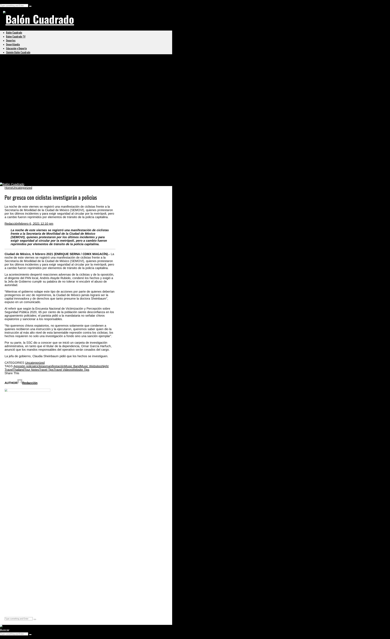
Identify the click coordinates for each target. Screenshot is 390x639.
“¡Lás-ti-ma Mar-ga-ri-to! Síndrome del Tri (40, 133)
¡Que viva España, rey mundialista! (35, 118)
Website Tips (80, 369)
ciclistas (40, 366)
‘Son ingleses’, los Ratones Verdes (35, 162)
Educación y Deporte (16, 48)
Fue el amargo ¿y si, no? (26, 147)
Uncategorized (16, 66)
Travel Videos (63, 369)
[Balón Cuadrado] (38, 19)
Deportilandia (13, 44)
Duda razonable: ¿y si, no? (28, 177)
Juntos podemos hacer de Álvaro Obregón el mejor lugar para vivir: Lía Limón (70, 89)
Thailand (18, 369)
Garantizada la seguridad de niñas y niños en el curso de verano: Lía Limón (68, 74)
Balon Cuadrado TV (15, 36)
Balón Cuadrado (14, 33)
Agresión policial (24, 366)
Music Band (72, 366)
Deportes (10, 40)
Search (5, 1)
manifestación (55, 366)
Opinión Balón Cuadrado (18, 52)
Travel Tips (46, 369)
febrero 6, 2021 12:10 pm (36, 223)
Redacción (12, 223)
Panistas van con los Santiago (31, 103)
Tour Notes (31, 369)
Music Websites (91, 366)
